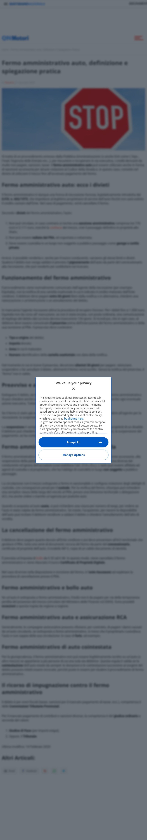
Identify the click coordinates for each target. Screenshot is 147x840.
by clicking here (73, 418)
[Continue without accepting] (73, 388)
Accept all (73, 442)
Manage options (74, 455)
